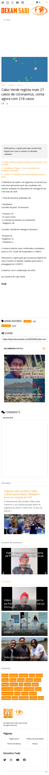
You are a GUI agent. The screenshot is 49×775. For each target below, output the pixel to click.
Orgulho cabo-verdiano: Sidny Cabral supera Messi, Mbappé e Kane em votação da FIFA (22, 494)
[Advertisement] (15, 39)
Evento (39, 675)
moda (17, 693)
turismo (33, 698)
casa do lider (7, 689)
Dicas (32, 675)
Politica (5, 684)
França (13, 680)
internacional (7, 693)
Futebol (29, 680)
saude (15, 698)
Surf (21, 684)
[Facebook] (22, 2)
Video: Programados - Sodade (22, 657)
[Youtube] (17, 2)
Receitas (13, 684)
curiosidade (29, 689)
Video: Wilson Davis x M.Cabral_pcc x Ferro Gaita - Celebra (21, 628)
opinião (33, 693)
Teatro (27, 684)
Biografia (14, 675)
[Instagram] (12, 2)
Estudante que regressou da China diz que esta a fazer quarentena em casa (23, 370)
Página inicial (14, 739)
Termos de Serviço (14, 744)
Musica (35, 744)
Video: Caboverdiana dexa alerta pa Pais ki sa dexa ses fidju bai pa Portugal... (24, 603)
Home (3, 85)
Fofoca (5, 680)
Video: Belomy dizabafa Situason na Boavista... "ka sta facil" (24, 163)
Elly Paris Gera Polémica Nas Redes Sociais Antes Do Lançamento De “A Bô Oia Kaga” (24, 555)
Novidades (6, 581)
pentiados (6, 698)
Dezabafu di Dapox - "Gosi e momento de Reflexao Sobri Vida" (20, 169)
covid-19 (19, 85)
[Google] (7, 2)
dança (38, 689)
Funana (21, 680)
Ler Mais (25, 567)
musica (25, 693)
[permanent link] (7, 103)
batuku (35, 684)
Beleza (5, 675)
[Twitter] (2, 2)
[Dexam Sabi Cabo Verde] (24, 14)
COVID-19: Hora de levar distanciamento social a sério (23, 175)
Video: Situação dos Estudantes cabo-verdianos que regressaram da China (24, 395)
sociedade (11, 85)
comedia (18, 689)
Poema (37, 680)
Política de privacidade (35, 739)
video (41, 698)
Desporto (23, 675)
